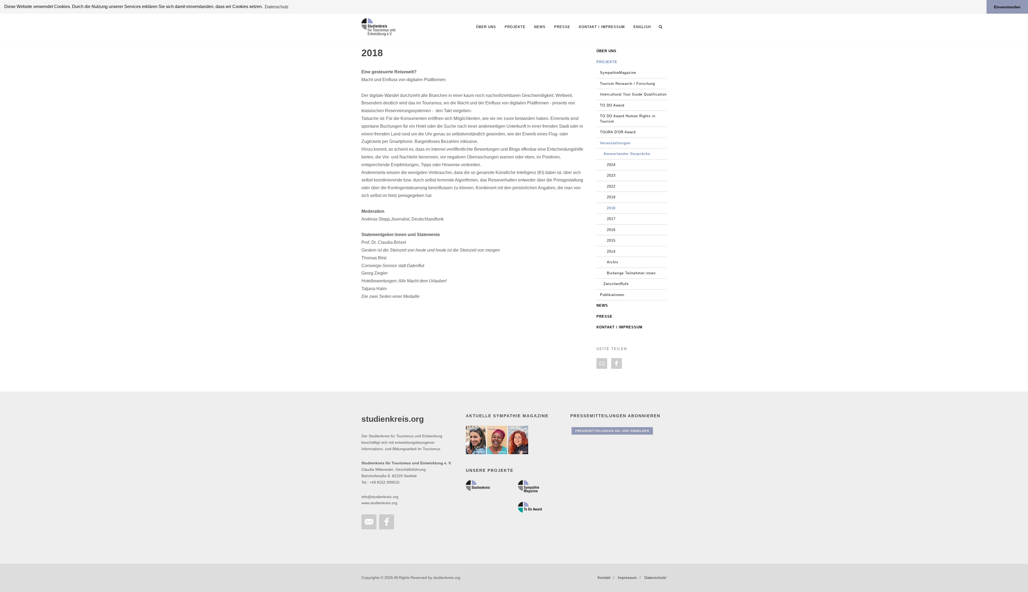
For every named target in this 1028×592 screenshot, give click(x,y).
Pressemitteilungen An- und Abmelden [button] (612, 430)
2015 (611, 240)
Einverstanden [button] (1007, 7)
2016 (611, 230)
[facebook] (616, 363)
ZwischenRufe (616, 284)
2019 (611, 197)
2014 (611, 251)
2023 (611, 175)
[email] (601, 363)
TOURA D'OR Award (618, 132)
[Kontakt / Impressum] (368, 521)
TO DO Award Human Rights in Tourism (627, 118)
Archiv (612, 262)
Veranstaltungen (615, 143)
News (602, 305)
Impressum (627, 577)
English (642, 27)
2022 (611, 186)
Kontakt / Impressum (619, 327)
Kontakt (604, 577)
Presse (604, 316)
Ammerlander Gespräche (626, 154)
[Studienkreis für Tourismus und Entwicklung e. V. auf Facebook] (386, 521)
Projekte (606, 62)
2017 (611, 219)
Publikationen (612, 295)
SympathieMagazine (618, 73)
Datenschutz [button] (277, 7)
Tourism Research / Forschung (627, 84)
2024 (611, 165)
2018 (611, 208)
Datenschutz (655, 577)
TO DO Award (612, 105)
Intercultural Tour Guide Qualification (633, 94)
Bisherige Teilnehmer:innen (631, 273)
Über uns (606, 51)
